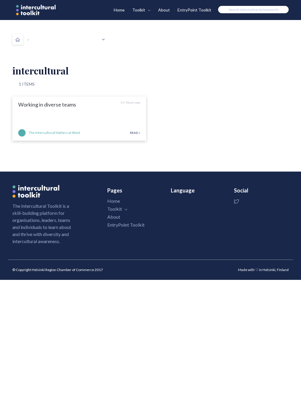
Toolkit (139, 9)
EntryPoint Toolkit (194, 9)
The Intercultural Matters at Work (54, 132)
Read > (135, 132)
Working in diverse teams (47, 104)
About (164, 9)
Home (119, 9)
